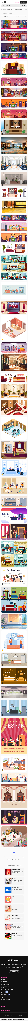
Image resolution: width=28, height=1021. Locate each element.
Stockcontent (4, 987)
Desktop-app (5, 994)
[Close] (26, 1019)
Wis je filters (17, 859)
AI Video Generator (5, 984)
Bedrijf (3, 1006)
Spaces (3, 979)
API (2, 997)
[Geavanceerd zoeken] (25, 16)
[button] (14, 971)
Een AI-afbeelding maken (7, 9)
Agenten (4, 991)
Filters (19, 16)
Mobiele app (4, 996)
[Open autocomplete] (3, 5)
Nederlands (14, 971)
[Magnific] (14, 961)
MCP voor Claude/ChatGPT (7, 989)
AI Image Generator (5, 982)
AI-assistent (4, 981)
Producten (4, 977)
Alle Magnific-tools (5, 999)
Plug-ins (4, 992)
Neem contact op (5, 1010)
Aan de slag (4, 1003)
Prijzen (17, 2)
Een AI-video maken (19, 9)
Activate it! (21, 1019)
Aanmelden (23, 2)
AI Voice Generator (5, 986)
